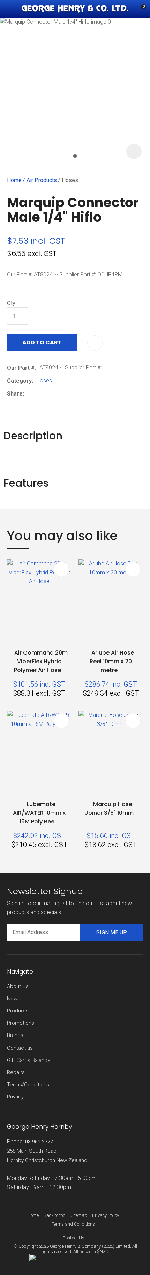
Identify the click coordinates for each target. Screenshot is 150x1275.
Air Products (42, 180)
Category (19, 380)
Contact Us (73, 1238)
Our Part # (21, 368)
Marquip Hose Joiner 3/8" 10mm (109, 808)
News (13, 998)
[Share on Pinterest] (59, 393)
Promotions (20, 1023)
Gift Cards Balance (29, 1060)
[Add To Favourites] (95, 343)
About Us (18, 986)
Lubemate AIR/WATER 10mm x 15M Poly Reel (39, 813)
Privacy (15, 1097)
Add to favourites (61, 569)
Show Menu (11, 9)
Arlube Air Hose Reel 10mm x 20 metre (112, 661)
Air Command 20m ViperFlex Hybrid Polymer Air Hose (41, 661)
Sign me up (111, 932)
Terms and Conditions (73, 1224)
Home (14, 180)
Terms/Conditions (28, 1084)
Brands (15, 1035)
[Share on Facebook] (28, 393)
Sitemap (78, 1215)
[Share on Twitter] (38, 393)
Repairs (16, 1072)
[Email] (48, 394)
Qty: (11, 303)
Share (15, 393)
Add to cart (42, 342)
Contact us (20, 1048)
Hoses (70, 180)
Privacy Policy (105, 1215)
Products (18, 1011)
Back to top (55, 1215)
